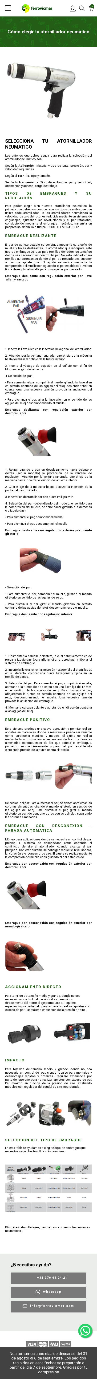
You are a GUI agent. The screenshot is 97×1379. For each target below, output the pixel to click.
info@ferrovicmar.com (52, 1306)
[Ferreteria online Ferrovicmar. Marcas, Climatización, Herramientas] (36, 8)
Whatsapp (52, 1291)
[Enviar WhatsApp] (85, 1331)
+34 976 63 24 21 (52, 1277)
